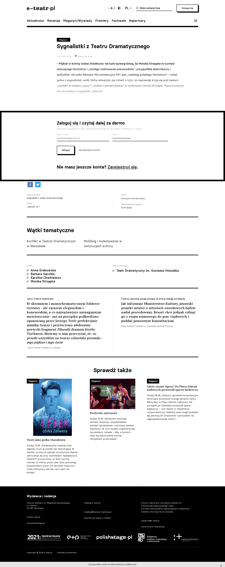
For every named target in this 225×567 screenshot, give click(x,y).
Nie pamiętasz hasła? (89, 150)
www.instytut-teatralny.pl (153, 526)
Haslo (114, 134)
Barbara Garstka (43, 274)
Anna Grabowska (43, 270)
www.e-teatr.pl (33, 517)
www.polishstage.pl (36, 523)
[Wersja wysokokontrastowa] (119, 8)
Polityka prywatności (67, 552)
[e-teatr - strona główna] (41, 10)
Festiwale (119, 21)
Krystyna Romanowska (133, 198)
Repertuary (137, 21)
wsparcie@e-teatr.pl (150, 520)
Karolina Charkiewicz (46, 278)
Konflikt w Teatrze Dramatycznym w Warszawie (51, 243)
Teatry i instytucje (120, 266)
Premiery (102, 21)
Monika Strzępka (43, 281)
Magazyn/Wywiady (77, 21)
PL (127, 8)
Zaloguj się (187, 8)
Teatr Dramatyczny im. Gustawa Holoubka (147, 270)
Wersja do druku (85, 56)
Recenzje (53, 21)
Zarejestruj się (122, 167)
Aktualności (35, 21)
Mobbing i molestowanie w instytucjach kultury (103, 243)
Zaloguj (65, 150)
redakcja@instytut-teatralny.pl (97, 512)
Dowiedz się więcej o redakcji (97, 518)
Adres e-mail (62, 134)
